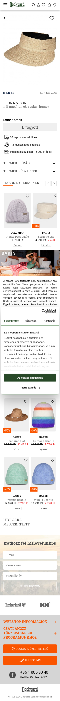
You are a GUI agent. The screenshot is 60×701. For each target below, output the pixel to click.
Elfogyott (30, 127)
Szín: (7, 120)
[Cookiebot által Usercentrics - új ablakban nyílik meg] (42, 311)
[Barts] (9, 93)
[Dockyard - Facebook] (12, 675)
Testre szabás (28, 387)
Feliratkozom (30, 586)
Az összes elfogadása (30, 377)
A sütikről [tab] (49, 320)
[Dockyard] (17, 4)
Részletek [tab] (30, 320)
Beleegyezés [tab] (11, 320)
